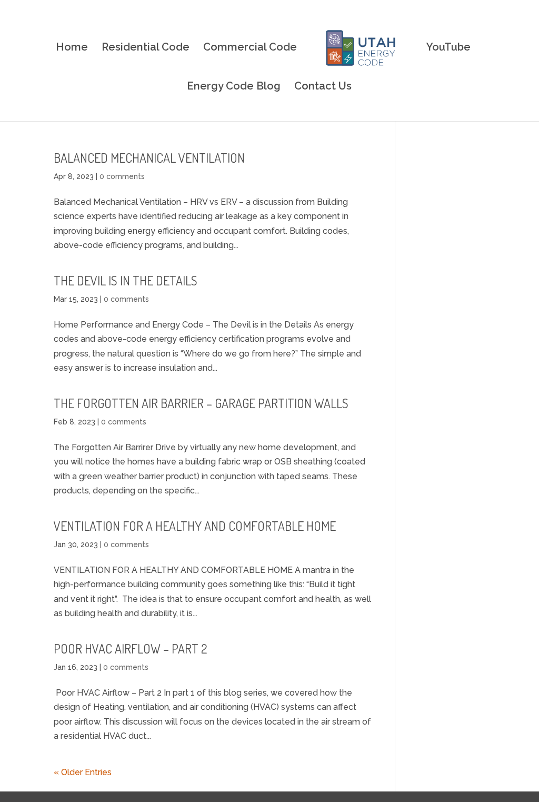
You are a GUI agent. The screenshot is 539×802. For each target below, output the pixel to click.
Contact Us (323, 87)
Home (72, 48)
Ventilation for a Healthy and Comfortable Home (195, 526)
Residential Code (145, 48)
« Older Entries (83, 772)
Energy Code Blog (234, 87)
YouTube (448, 48)
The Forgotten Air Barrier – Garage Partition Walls (201, 403)
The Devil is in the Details (125, 280)
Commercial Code (250, 48)
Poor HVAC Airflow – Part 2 (130, 648)
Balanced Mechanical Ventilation (149, 158)
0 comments (122, 176)
